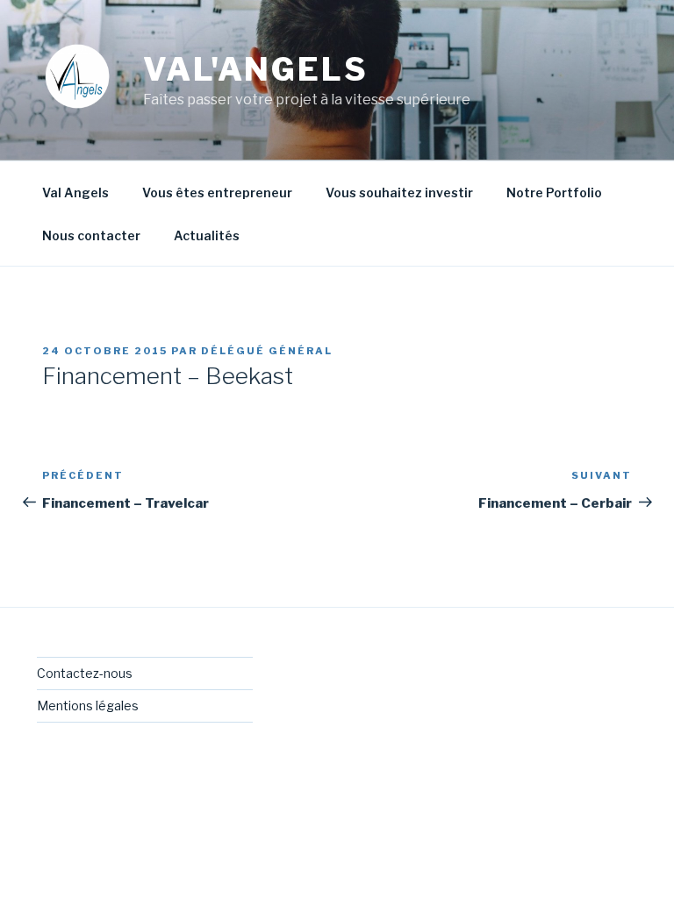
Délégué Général (267, 351)
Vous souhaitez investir (399, 192)
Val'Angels (256, 69)
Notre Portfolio (554, 192)
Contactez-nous (85, 673)
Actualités (207, 235)
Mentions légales (88, 705)
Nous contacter (91, 235)
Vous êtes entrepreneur (217, 192)
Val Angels (75, 192)
